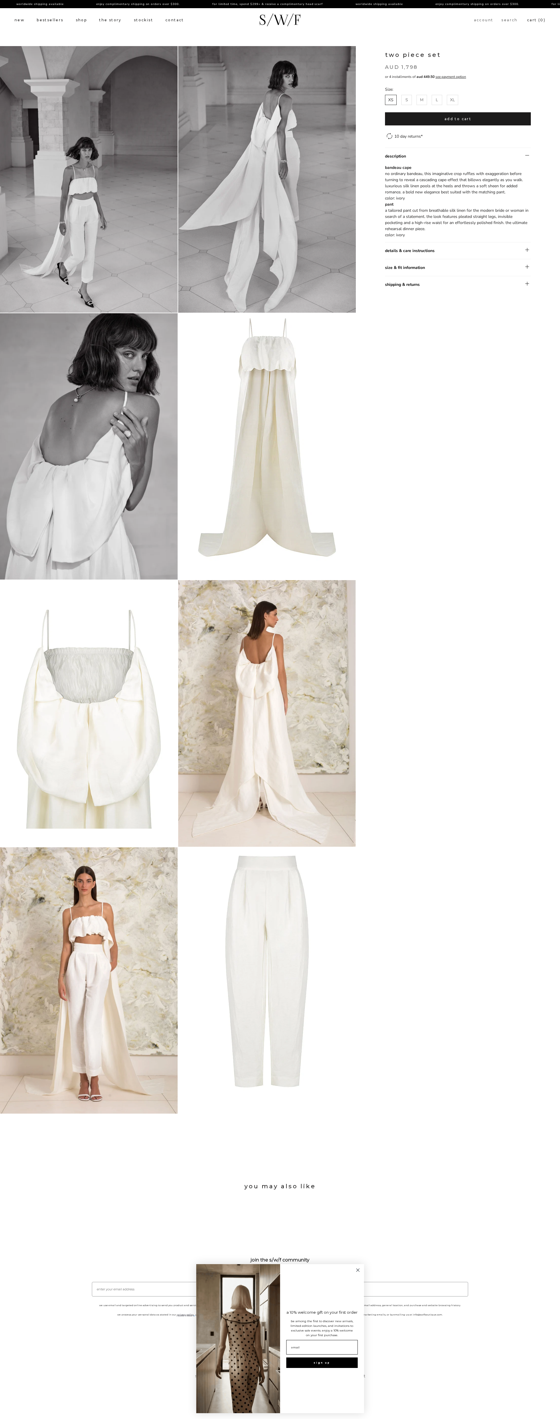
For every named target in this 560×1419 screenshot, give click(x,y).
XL (452, 100)
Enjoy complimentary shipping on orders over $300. (88, 4)
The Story (110, 20)
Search (509, 20)
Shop (81, 20)
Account (484, 20)
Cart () (536, 20)
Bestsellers (50, 20)
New (19, 20)
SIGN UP (322, 1362)
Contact (174, 20)
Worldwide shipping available (330, 4)
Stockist (143, 20)
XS (390, 100)
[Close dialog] (358, 1270)
